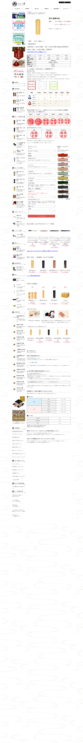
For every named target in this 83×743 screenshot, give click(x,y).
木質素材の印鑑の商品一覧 (32, 13)
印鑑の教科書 (56, 8)
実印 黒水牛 (49, 338)
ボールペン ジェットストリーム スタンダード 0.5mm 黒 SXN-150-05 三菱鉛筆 (32, 241)
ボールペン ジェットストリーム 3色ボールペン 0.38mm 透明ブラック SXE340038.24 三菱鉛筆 (54, 242)
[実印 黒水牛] (49, 332)
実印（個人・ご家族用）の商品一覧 (40, 12)
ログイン (60, 2)
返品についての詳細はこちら (56, 28)
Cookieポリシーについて (17, 434)
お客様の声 (46, 8)
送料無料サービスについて (17, 469)
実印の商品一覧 (30, 12)
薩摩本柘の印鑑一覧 (41, 13)
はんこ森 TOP (17, 8)
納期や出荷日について (16, 447)
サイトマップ (65, 8)
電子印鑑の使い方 (16, 437)
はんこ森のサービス (19, 460)
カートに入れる (41, 216)
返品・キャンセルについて (17, 450)
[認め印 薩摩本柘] (58, 332)
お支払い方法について (16, 443)
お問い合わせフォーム (56, 365)
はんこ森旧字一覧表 (33, 362)
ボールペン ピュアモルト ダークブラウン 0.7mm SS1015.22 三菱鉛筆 (43, 240)
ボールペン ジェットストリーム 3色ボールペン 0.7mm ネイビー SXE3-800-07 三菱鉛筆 (65, 241)
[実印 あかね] (31, 332)
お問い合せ (37, 8)
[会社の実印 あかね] (67, 332)
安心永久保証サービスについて (18, 476)
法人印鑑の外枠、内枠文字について (18, 487)
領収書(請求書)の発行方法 (17, 431)
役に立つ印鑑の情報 (19, 483)
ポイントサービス (16, 463)
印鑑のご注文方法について (17, 440)
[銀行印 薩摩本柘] (40, 332)
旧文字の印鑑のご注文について (18, 453)
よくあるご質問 (15, 479)
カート (66, 2)
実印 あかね (31, 338)
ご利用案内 (27, 8)
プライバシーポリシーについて (18, 456)
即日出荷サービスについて (17, 466)
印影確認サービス (16, 473)
